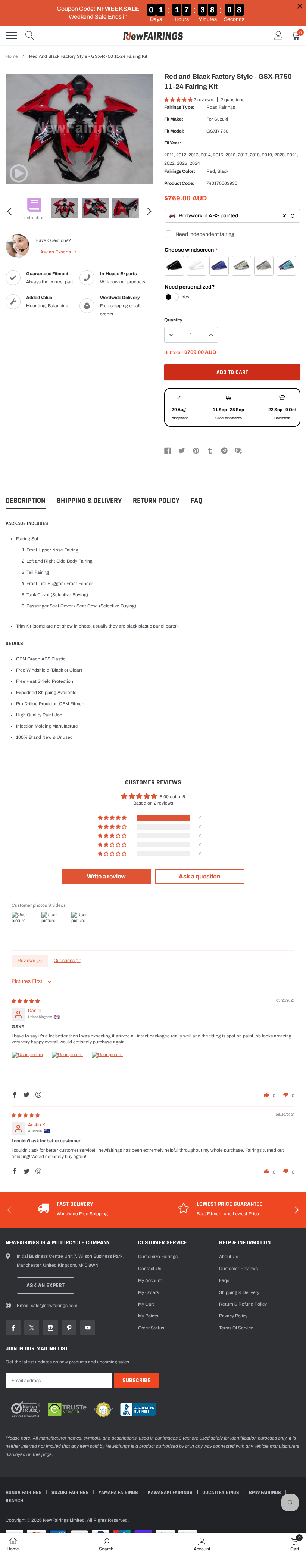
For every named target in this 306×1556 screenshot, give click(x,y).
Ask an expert (45, 1285)
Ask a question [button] (200, 876)
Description (26, 500)
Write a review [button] (106, 876)
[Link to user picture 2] (69, 1069)
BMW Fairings (265, 1492)
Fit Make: (173, 119)
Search (14, 1500)
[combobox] (232, 216)
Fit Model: (174, 131)
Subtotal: (173, 352)
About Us (228, 1256)
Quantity (173, 320)
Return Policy (156, 500)
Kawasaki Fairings (171, 1492)
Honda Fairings (24, 1492)
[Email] (238, 450)
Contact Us (149, 1268)
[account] (278, 35)
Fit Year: (172, 143)
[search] (29, 35)
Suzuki (221, 119)
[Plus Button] (211, 334)
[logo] (153, 35)
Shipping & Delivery (89, 500)
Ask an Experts (56, 252)
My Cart (146, 1304)
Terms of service (236, 1328)
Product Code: (179, 183)
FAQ (196, 500)
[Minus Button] (171, 334)
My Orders (148, 1292)
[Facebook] (167, 450)
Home (12, 56)
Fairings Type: (179, 107)
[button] (179, 99)
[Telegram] (224, 450)
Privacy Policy (233, 1316)
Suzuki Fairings (70, 1492)
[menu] (11, 35)
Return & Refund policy (243, 1304)
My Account (150, 1280)
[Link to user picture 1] (29, 1069)
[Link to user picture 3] (109, 1069)
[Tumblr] (210, 450)
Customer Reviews (238, 1268)
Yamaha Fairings (119, 1492)
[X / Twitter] (181, 450)
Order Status (151, 1328)
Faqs (224, 1280)
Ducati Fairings (221, 1492)
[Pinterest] (196, 450)
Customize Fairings (158, 1256)
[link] (18, 173)
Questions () (67, 960)
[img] (26, 1001)
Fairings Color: (179, 171)
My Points (148, 1316)
